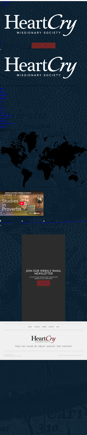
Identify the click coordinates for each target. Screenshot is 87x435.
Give (1, 42)
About (30, 327)
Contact (51, 327)
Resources (5, 5)
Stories (4, 4)
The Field (5, 2)
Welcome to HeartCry (7, 1)
